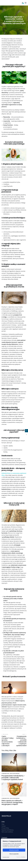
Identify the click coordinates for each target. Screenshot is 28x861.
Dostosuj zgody (6, 857)
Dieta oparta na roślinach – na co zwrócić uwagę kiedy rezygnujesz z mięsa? (12, 802)
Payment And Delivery (8, 830)
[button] (25, 3)
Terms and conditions (7, 832)
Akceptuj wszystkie (14, 850)
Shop (3, 824)
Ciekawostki (5, 773)
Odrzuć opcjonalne (14, 853)
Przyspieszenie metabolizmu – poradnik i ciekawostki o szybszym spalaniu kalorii (13, 777)
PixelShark (23, 857)
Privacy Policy (5, 828)
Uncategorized (14, 773)
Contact (4, 826)
